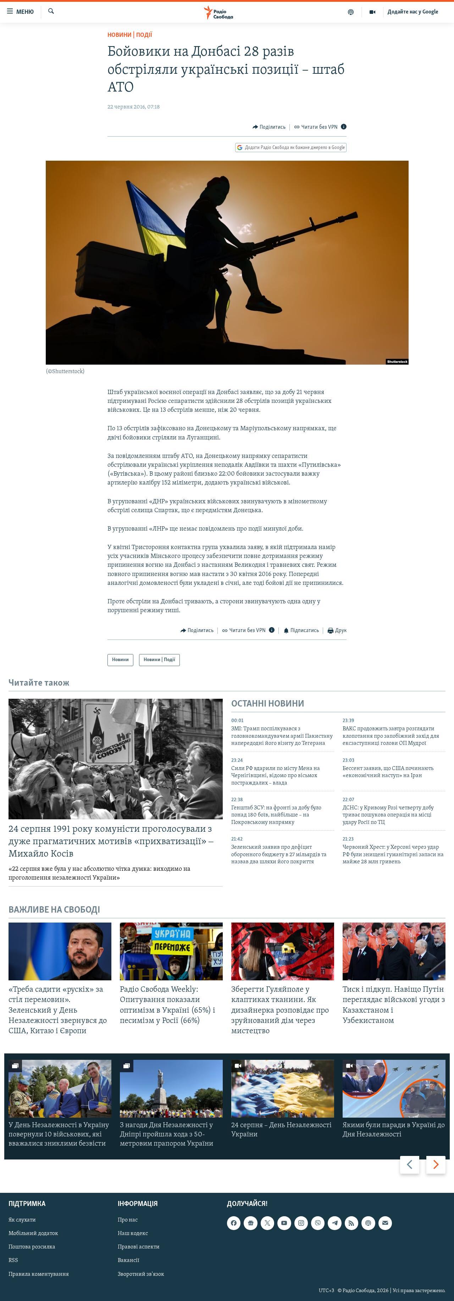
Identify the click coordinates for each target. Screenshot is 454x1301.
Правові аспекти (139, 1247)
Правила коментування (39, 1274)
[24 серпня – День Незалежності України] (282, 1089)
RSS (13, 1260)
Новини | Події (129, 35)
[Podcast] (368, 1223)
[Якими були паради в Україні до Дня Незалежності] (394, 1089)
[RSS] (351, 1223)
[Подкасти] (351, 12)
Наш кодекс (133, 1233)
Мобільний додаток (33, 1233)
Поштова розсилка (32, 1247)
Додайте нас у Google (413, 12)
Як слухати (22, 1220)
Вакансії (128, 1260)
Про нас (128, 1220)
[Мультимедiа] (372, 12)
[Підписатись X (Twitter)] (267, 1223)
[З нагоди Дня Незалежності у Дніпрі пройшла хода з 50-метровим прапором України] (171, 1089)
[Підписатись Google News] (250, 1223)
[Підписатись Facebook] (233, 1223)
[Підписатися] (385, 1223)
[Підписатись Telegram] (334, 1223)
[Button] (269, 127)
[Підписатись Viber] (318, 1223)
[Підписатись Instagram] (301, 1223)
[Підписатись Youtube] (284, 1223)
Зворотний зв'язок (141, 1274)
